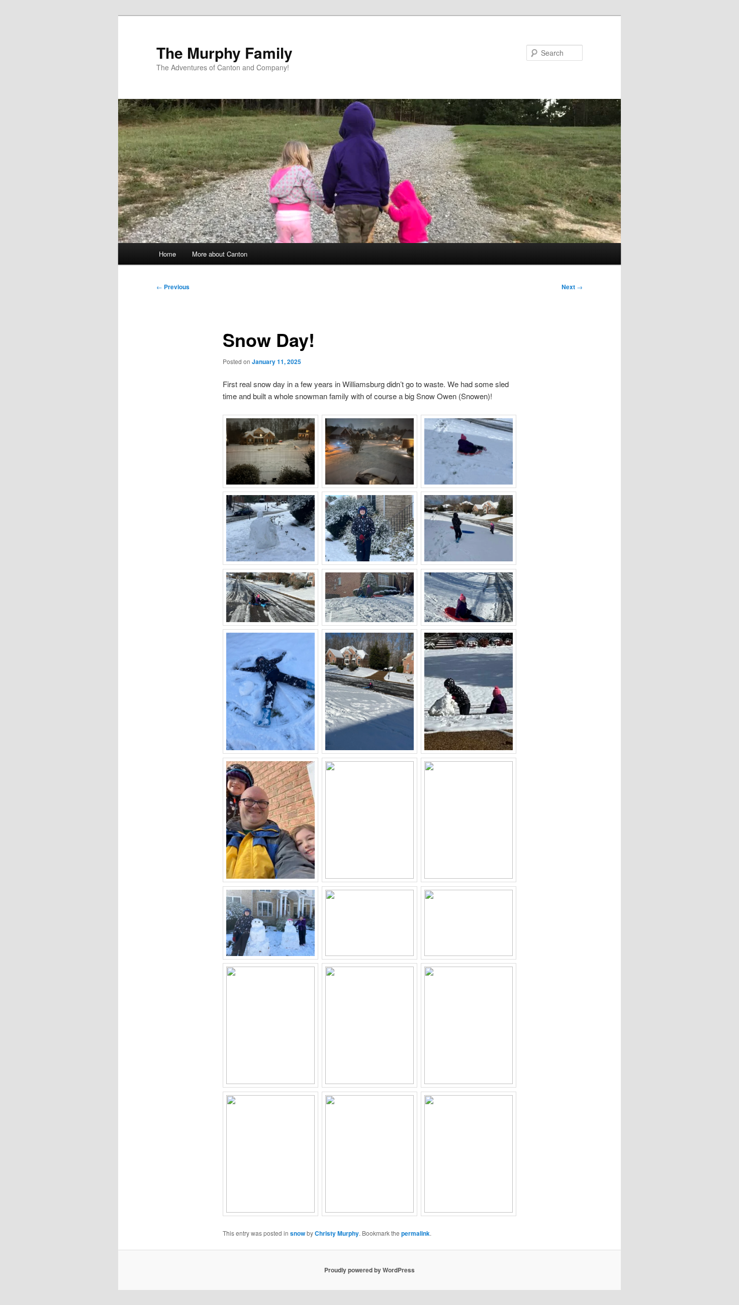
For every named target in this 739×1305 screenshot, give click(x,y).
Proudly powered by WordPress (369, 1269)
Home (167, 254)
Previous (173, 286)
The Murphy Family (224, 52)
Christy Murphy (337, 1233)
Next (572, 286)
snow (297, 1233)
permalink (415, 1233)
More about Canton (219, 254)
